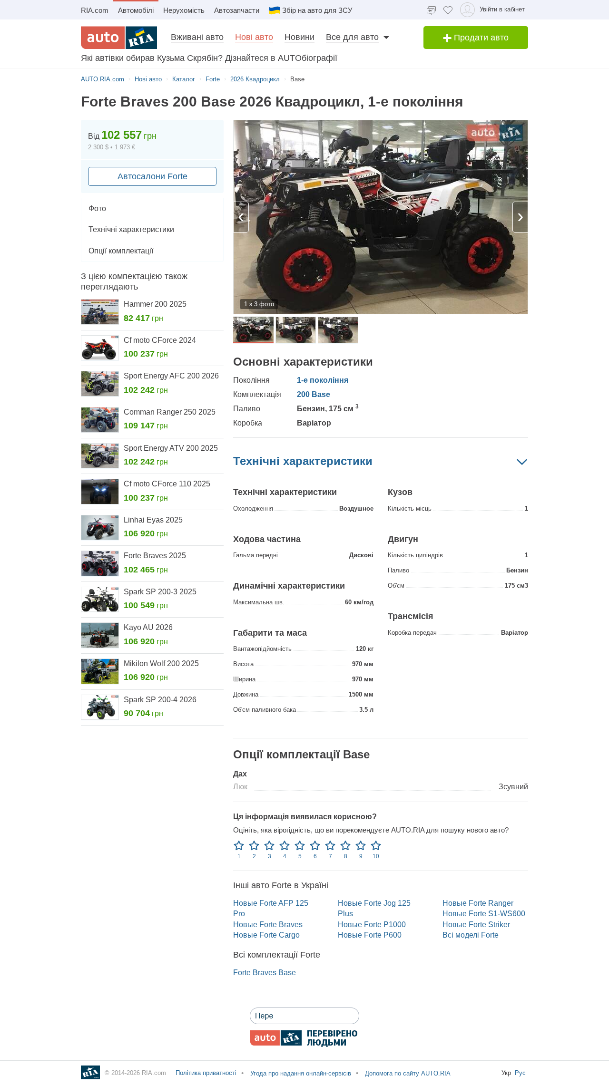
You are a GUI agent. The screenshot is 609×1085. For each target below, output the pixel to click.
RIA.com (94, 10)
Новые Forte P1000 (372, 924)
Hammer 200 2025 (155, 304)
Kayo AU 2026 (148, 627)
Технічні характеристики (131, 229)
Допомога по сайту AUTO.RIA (407, 1073)
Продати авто (480, 37)
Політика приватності (206, 1072)
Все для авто (352, 37)
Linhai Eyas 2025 (153, 520)
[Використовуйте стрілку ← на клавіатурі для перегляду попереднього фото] (241, 217)
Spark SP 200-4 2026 (160, 700)
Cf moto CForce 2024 (160, 340)
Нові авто (254, 37)
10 (376, 856)
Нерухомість (184, 10)
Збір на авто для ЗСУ (317, 10)
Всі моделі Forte (470, 935)
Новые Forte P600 (370, 935)
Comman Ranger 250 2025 (170, 412)
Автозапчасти (236, 10)
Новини (299, 37)
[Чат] (431, 9)
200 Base (313, 394)
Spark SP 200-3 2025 (160, 592)
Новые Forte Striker (476, 924)
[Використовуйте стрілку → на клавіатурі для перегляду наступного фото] (520, 217)
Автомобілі (136, 10)
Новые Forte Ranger (477, 903)
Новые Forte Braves (268, 924)
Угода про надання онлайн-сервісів (299, 1073)
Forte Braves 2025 (155, 556)
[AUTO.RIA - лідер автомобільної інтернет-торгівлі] (119, 37)
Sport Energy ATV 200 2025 (171, 448)
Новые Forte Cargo (266, 935)
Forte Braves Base (264, 973)
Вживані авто (197, 37)
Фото (97, 208)
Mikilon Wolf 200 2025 (161, 663)
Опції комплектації (120, 251)
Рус (520, 1072)
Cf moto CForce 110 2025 (167, 484)
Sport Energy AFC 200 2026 (171, 376)
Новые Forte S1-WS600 (483, 914)
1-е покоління (322, 380)
